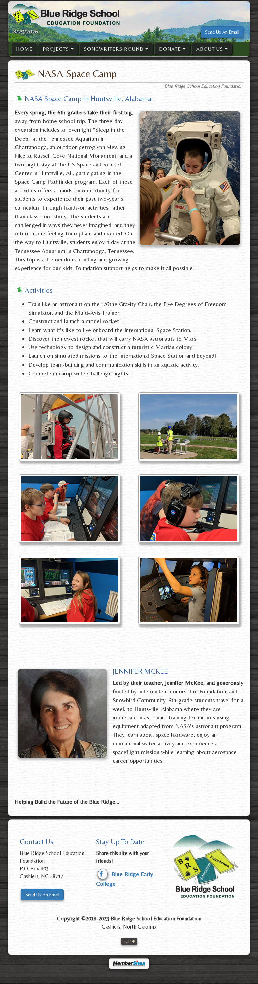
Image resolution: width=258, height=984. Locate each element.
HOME (24, 49)
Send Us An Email (222, 32)
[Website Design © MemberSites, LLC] (129, 962)
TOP (127, 941)
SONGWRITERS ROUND (114, 49)
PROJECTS (57, 49)
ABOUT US (210, 49)
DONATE (171, 49)
